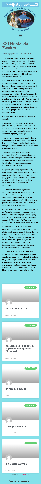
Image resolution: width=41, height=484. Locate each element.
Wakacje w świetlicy (15, 426)
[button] (20, 35)
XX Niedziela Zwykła (15, 389)
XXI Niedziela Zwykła (16, 308)
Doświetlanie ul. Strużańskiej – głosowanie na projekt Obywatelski (20, 349)
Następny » (26, 474)
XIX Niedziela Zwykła (16, 464)
